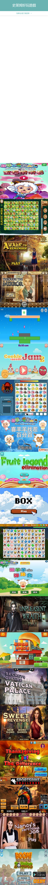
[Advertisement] (24, 41)
